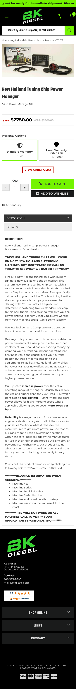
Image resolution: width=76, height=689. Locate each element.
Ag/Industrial (18, 40)
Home (5, 40)
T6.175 (59, 40)
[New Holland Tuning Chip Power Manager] (38, 60)
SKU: (5, 104)
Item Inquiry (13, 205)
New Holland (35, 40)
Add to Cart (54, 184)
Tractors (49, 40)
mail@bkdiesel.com (16, 582)
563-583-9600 (12, 579)
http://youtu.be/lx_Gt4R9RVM (43, 468)
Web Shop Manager (44, 668)
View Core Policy (38, 169)
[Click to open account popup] (59, 16)
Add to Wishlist (54, 193)
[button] (38, 30)
